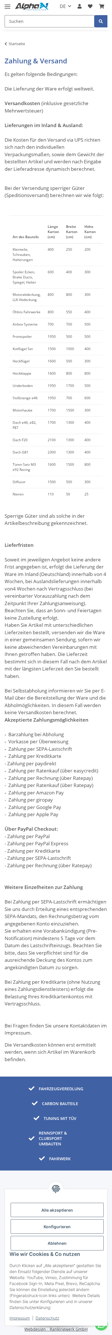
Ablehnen (57, 1243)
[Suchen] (100, 21)
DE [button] (63, 6)
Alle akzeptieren (57, 1210)
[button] (79, 6)
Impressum (19, 1318)
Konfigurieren (57, 1226)
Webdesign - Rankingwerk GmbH (56, 1329)
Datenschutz (47, 1318)
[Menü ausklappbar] (7, 4)
